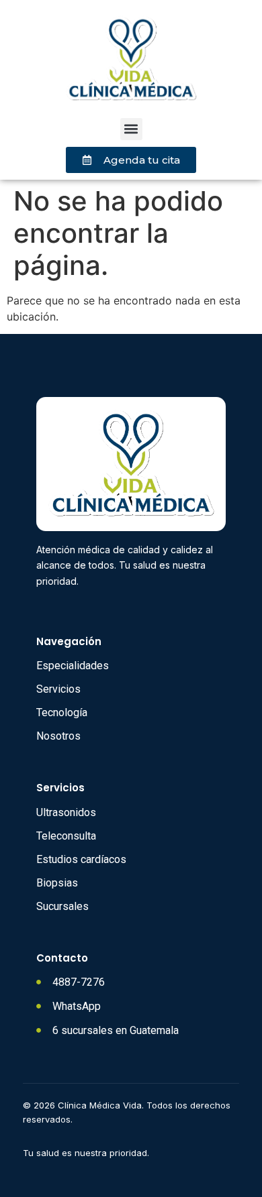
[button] (131, 129)
